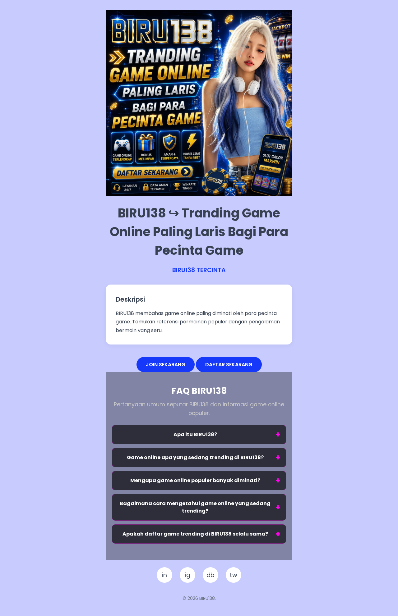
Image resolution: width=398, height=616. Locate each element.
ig (187, 575)
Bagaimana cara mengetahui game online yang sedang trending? (195, 507)
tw (233, 575)
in (164, 575)
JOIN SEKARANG (165, 364)
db (210, 575)
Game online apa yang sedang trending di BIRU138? (195, 457)
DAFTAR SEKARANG (228, 364)
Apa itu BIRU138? (195, 434)
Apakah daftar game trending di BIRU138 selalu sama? (195, 533)
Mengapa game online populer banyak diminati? (195, 480)
